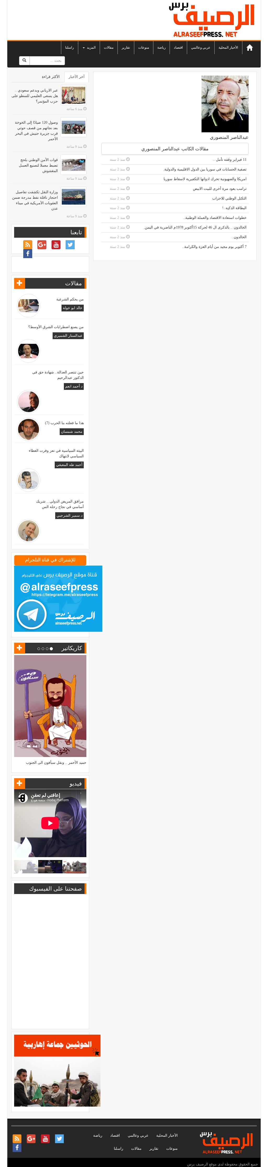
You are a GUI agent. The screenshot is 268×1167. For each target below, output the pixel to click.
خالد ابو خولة (72, 308)
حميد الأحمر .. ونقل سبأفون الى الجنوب (56, 763)
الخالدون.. (239, 237)
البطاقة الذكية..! (234, 208)
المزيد (91, 47)
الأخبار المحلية (228, 47)
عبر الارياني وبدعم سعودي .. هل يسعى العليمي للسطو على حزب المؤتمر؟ (35, 95)
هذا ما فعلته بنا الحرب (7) (64, 423)
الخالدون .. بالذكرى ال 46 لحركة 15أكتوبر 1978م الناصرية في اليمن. (195, 227)
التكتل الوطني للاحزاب (229, 198)
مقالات (109, 47)
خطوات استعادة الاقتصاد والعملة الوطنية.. (215, 218)
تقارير (126, 47)
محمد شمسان (71, 432)
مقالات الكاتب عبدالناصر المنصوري (175, 148)
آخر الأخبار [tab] (77, 77)
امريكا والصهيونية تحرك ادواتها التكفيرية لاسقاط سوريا (205, 179)
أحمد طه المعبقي (69, 465)
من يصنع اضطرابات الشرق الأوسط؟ (56, 327)
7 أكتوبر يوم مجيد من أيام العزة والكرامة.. (214, 247)
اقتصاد (178, 47)
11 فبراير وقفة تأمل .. (230, 160)
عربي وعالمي (200, 47)
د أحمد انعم (73, 386)
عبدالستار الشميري (68, 336)
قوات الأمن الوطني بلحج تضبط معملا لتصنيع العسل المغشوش (38, 165)
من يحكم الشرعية (70, 299)
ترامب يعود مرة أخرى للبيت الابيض (220, 189)
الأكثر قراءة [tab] (51, 77)
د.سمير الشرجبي (69, 515)
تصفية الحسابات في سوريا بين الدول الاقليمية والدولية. (205, 169)
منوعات (143, 47)
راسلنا (69, 47)
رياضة (161, 47)
